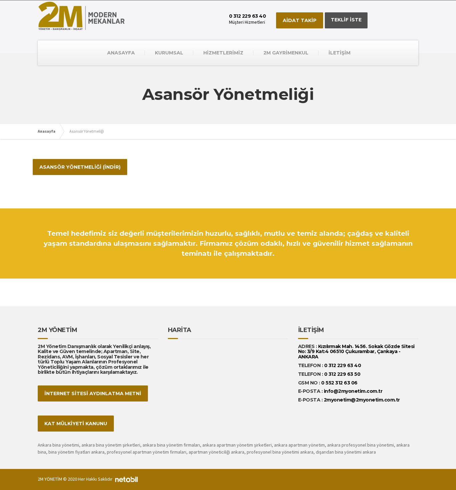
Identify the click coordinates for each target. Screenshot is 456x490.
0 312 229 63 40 (342, 365)
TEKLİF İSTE (346, 20)
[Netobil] (126, 479)
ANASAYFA (121, 53)
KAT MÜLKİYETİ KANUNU (75, 424)
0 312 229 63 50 (342, 374)
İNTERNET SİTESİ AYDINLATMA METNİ (92, 393)
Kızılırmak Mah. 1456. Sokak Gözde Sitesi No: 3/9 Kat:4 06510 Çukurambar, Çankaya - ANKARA (356, 351)
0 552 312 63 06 (339, 383)
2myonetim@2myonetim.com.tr (362, 400)
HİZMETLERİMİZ (223, 53)
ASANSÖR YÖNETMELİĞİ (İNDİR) (80, 167)
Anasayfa (46, 131)
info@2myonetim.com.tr (353, 391)
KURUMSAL (169, 53)
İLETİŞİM (339, 53)
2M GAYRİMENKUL (285, 53)
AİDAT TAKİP (299, 20)
